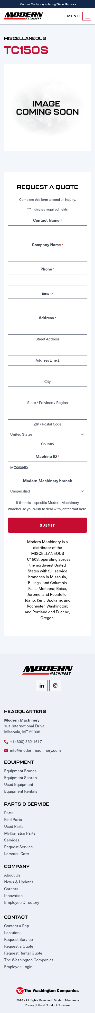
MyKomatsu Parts (19, 833)
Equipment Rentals (20, 791)
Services (11, 840)
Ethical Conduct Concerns (53, 1005)
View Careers (66, 4)
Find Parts (13, 819)
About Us (12, 875)
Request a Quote (18, 946)
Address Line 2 (47, 360)
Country (47, 443)
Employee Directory (21, 902)
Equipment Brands (20, 770)
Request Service (18, 846)
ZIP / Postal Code (47, 424)
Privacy (29, 1005)
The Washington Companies (29, 960)
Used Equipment (18, 784)
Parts (8, 812)
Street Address (47, 339)
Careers (11, 888)
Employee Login (18, 966)
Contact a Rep (16, 925)
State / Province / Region (47, 402)
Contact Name (47, 220)
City (47, 381)
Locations (12, 932)
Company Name (47, 244)
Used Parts (13, 826)
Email (47, 293)
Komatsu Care (16, 853)
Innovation (13, 895)
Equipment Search (20, 777)
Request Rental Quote (23, 953)
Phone (47, 268)
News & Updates (19, 882)
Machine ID (47, 456)
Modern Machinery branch (47, 480)
